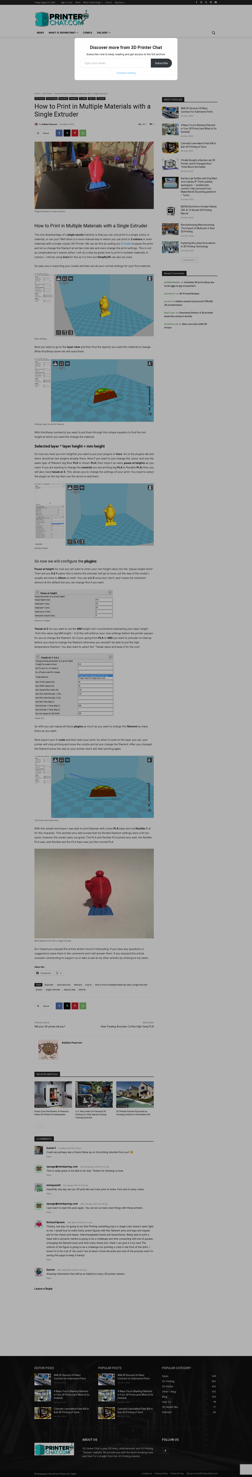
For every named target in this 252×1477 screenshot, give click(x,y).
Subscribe (161, 63)
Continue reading (126, 72)
